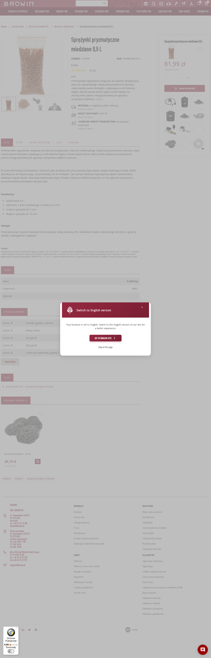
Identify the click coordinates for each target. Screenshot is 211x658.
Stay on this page (105, 347)
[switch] (11, 651)
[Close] (142, 307)
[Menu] (17, 629)
